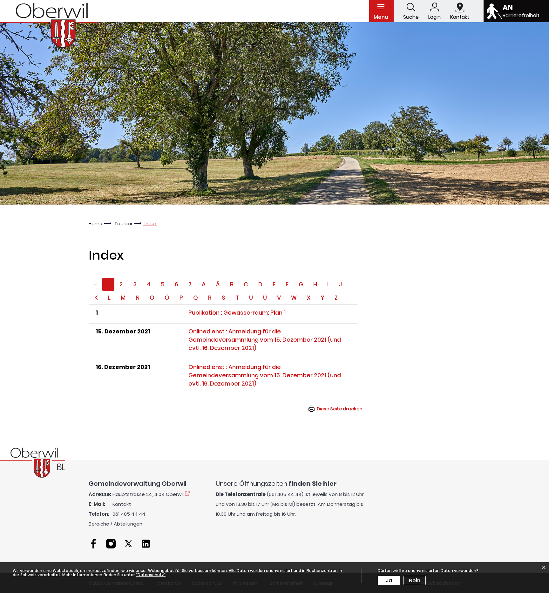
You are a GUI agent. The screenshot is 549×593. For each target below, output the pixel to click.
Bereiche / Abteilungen (115, 523)
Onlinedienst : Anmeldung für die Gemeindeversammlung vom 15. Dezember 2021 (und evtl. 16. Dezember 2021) (264, 339)
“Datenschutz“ (151, 574)
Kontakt (121, 504)
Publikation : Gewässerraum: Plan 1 (237, 313)
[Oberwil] (49, 25)
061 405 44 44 (128, 514)
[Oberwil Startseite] (32, 462)
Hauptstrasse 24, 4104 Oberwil (148, 494)
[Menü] (380, 6)
